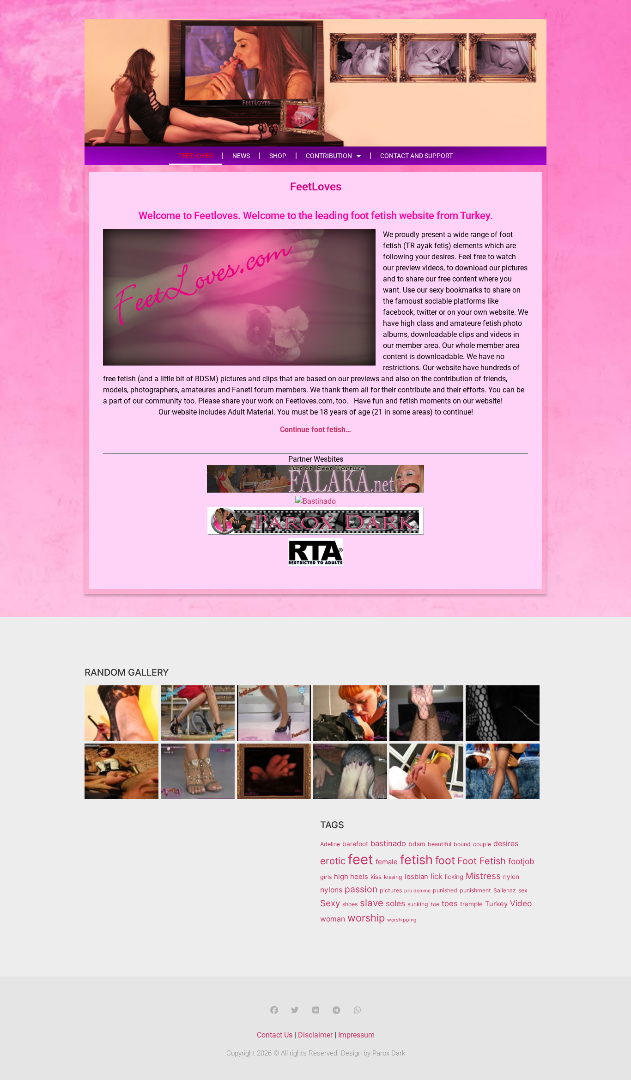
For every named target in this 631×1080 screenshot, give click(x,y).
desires (505, 843)
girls (326, 876)
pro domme (417, 891)
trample (471, 904)
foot (445, 860)
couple (482, 844)
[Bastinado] (315, 501)
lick (437, 876)
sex (523, 890)
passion (361, 889)
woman (332, 919)
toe (435, 904)
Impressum (356, 1035)
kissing (393, 876)
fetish (416, 859)
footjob (521, 861)
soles (395, 903)
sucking (417, 904)
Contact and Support (416, 155)
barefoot (355, 844)
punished (445, 890)
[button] (274, 1010)
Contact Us (274, 1035)
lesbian (416, 877)
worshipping (402, 920)
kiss (376, 876)
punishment (475, 890)
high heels (351, 877)
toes (450, 903)
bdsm (416, 844)
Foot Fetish (481, 860)
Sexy (330, 903)
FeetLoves (195, 155)
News (241, 155)
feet (360, 859)
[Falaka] (315, 490)
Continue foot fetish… (315, 429)
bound (462, 844)
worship (366, 918)
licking (454, 876)
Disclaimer (315, 1035)
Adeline (330, 844)
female (387, 862)
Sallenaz (504, 890)
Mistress (483, 876)
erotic (333, 860)
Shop (277, 155)
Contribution (329, 155)
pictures (391, 890)
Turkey (496, 904)
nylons (331, 889)
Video (521, 903)
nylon (511, 876)
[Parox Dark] (315, 532)
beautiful (439, 844)
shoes (350, 904)
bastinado (388, 843)
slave (371, 903)
